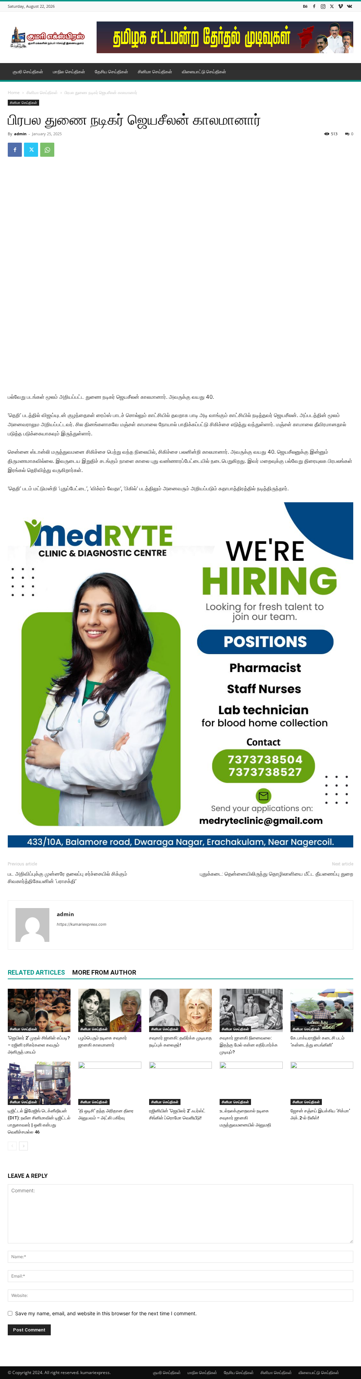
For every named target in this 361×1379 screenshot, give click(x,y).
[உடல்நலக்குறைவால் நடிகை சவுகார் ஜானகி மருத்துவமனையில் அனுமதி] (251, 1083)
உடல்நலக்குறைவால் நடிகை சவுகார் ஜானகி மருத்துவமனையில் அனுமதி (245, 1118)
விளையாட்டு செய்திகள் (204, 71)
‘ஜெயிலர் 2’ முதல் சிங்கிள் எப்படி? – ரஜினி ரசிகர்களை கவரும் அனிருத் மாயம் (39, 1045)
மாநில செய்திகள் (69, 71)
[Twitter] (332, 6)
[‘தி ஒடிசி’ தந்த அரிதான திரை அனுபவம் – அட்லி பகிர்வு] (109, 1083)
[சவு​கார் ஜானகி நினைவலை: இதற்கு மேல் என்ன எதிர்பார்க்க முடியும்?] (251, 1010)
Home (14, 92)
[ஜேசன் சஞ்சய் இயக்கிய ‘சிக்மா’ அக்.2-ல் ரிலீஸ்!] (321, 1083)
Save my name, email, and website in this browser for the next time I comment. (106, 1313)
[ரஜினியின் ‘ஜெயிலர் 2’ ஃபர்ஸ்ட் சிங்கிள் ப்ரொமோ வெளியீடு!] (180, 1083)
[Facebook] (314, 6)
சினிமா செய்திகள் (155, 71)
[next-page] (23, 1146)
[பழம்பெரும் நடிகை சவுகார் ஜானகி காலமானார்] (109, 1010)
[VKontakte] (349, 6)
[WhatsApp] (47, 150)
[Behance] (305, 6)
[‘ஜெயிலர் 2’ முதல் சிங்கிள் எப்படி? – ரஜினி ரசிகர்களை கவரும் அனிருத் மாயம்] (39, 1010)
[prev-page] (12, 1146)
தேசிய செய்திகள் (111, 71)
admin (20, 133)
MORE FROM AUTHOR (104, 972)
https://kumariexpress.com (81, 924)
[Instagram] (323, 6)
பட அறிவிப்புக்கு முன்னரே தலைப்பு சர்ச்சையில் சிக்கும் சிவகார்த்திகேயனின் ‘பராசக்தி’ (67, 877)
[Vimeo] (340, 6)
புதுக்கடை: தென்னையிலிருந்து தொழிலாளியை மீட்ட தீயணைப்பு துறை (276, 874)
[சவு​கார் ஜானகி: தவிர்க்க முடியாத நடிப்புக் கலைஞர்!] (180, 1010)
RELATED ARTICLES (36, 972)
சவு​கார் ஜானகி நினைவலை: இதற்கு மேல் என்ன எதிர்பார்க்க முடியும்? (249, 1045)
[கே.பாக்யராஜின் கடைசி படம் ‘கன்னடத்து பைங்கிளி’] (321, 1010)
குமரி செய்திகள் (28, 71)
